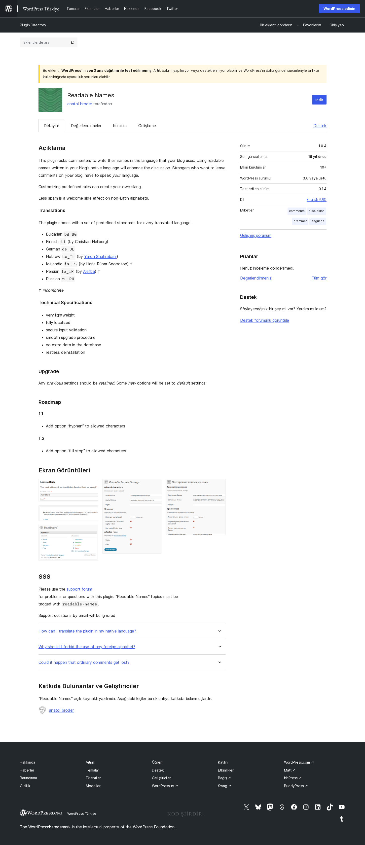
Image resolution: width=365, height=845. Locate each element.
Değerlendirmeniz (256, 278)
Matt (290, 770)
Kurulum (120, 125)
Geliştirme (147, 125)
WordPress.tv (165, 786)
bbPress (293, 778)
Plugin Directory (33, 25)
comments (297, 211)
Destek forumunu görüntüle (264, 320)
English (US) (317, 199)
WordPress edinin (339, 8)
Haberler (27, 770)
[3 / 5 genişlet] (91, 531)
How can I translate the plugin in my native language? (87, 631)
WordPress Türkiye (81, 813)
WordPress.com (299, 762)
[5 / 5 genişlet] (219, 485)
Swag (224, 786)
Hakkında (27, 762)
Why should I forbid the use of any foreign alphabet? (86, 646)
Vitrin (90, 762)
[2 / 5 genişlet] (91, 512)
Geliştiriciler (161, 778)
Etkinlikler (226, 770)
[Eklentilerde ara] (72, 42)
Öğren (157, 762)
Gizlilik (25, 786)
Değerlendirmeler (86, 125)
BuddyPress (296, 786)
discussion (317, 211)
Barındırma (28, 778)
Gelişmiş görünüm (255, 235)
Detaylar (51, 125)
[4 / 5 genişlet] (155, 485)
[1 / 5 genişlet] (91, 485)
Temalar (92, 770)
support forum (79, 589)
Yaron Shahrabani (100, 256)
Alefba (89, 271)
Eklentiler (93, 778)
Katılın (223, 762)
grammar (300, 221)
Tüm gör (319, 278)
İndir (319, 100)
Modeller (93, 786)
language (318, 221)
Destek (320, 125)
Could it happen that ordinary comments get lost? (83, 662)
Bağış (224, 778)
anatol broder (79, 103)
